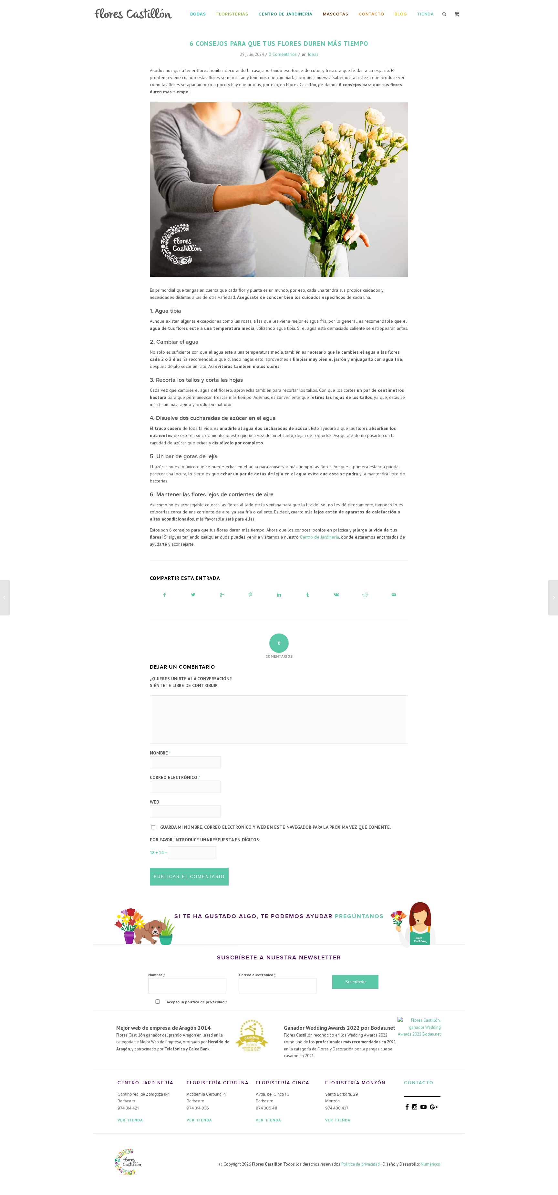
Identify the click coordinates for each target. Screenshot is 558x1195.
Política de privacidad (360, 1164)
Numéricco (430, 1164)
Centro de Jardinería (319, 537)
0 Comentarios (283, 54)
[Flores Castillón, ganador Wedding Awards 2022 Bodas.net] (419, 1034)
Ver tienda (130, 1120)
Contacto (419, 1083)
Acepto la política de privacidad (197, 1001)
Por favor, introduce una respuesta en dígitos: (205, 840)
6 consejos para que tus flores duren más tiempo (279, 43)
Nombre (160, 753)
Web (154, 802)
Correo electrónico (175, 777)
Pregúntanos (359, 916)
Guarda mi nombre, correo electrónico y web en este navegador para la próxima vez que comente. (275, 827)
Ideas (313, 54)
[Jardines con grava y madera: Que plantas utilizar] (5, 597)
